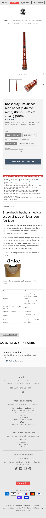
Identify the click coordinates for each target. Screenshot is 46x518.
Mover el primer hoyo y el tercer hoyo (17, 139)
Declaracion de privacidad (23, 408)
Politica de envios (23, 413)
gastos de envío (32, 122)
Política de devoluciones (23, 410)
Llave (6, 131)
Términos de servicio (23, 420)
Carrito (39, 2)
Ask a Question (10, 335)
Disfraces (22, 444)
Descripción (7, 206)
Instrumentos (22, 442)
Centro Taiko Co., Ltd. (22, 424)
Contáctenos (23, 417)
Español (13, 2)
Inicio (6, 21)
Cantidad (7, 148)
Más (22, 447)
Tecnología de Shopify (23, 510)
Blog (22, 422)
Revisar (23, 415)
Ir (23, 392)
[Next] (43, 74)
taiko (22, 440)
